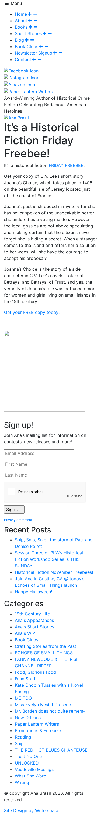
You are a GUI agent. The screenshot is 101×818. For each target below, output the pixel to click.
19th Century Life (32, 613)
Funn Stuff (25, 678)
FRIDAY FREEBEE (66, 165)
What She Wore (30, 776)
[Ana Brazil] (16, 117)
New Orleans (28, 717)
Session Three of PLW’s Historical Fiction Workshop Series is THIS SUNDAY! (49, 559)
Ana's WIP (25, 633)
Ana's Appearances (34, 620)
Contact (23, 59)
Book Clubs (26, 46)
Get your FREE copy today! (32, 312)
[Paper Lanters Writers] (28, 91)
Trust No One (28, 756)
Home (21, 14)
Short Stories (28, 33)
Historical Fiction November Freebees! (54, 572)
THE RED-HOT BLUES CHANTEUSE (51, 750)
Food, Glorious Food (35, 672)
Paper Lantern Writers (37, 724)
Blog (19, 40)
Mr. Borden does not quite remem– (50, 711)
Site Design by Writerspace (31, 810)
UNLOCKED (27, 763)
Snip (19, 743)
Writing (22, 782)
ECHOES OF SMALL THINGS (44, 652)
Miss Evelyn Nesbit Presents (43, 704)
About (21, 20)
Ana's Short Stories (34, 626)
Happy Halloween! (33, 591)
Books (21, 27)
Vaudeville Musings (34, 769)
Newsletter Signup (33, 53)
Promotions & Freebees (38, 730)
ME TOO (23, 698)
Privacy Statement (18, 520)
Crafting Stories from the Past (45, 646)
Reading (23, 737)
